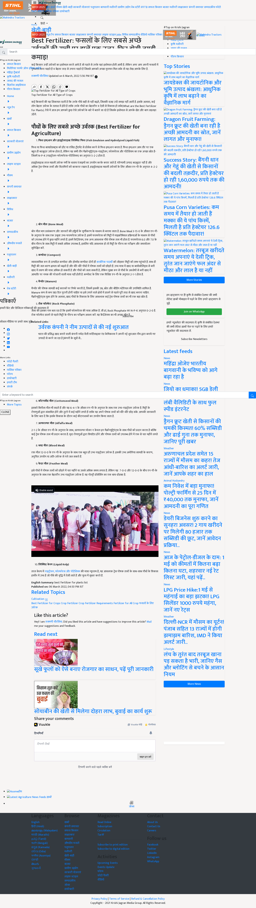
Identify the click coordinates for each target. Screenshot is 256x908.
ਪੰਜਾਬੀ (34, 859)
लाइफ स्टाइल (109, 34)
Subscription (105, 826)
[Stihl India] (180, 34)
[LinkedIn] (8, 341)
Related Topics (48, 592)
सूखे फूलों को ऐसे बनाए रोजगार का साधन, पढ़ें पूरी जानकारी (93, 673)
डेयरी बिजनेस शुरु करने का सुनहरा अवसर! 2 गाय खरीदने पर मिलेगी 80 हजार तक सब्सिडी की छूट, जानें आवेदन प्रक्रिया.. (193, 532)
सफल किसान (155, 7)
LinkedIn (152, 853)
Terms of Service (119, 899)
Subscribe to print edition (113, 844)
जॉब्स (131, 807)
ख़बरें (53, 7)
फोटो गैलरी (12, 361)
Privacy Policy (99, 899)
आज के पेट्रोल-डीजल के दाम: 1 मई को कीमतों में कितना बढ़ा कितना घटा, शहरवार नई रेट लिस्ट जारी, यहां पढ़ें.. (194, 567)
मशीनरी (114, 7)
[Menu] (34, 2)
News (167, 416)
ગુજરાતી (36, 868)
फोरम (10, 374)
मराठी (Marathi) (40, 834)
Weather (169, 448)
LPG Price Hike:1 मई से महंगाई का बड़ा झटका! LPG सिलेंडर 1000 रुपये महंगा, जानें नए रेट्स (191, 600)
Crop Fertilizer (69, 603)
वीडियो (40, 11)
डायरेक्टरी (64, 11)
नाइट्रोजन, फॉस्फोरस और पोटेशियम (62, 571)
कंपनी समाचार (196, 7)
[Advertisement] (194, 714)
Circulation (104, 830)
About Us (152, 822)
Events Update (106, 867)
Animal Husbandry (174, 480)
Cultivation (38, 599)
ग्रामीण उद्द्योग (71, 868)
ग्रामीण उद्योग (124, 7)
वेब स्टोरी (135, 7)
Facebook (152, 844)
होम (48, 7)
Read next (45, 634)
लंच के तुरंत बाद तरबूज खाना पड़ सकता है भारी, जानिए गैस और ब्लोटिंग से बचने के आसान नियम (194, 664)
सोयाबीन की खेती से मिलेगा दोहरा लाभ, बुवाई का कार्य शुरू (93, 711)
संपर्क (10, 386)
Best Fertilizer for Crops (45, 603)
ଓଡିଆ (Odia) (38, 851)
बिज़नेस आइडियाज (16, 85)
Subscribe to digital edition (113, 849)
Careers (151, 830)
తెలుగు (35, 864)
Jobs (119, 34)
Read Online (104, 822)
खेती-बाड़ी (67, 7)
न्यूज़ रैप (50, 34)
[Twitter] (8, 337)
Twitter (151, 849)
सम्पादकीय (209, 7)
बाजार (166, 7)
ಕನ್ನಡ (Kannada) (40, 847)
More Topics (14, 404)
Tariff (101, 834)
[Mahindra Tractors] (209, 34)
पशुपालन (95, 7)
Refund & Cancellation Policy (148, 899)
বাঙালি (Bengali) (39, 843)
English (35, 822)
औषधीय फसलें (71, 843)
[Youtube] (8, 346)
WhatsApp (153, 861)
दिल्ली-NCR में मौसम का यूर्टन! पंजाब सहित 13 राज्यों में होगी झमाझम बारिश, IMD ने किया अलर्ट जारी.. (194, 632)
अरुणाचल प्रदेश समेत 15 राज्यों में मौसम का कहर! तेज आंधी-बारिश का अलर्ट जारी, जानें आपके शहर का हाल (192, 464)
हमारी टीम (12, 382)
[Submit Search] (252, 395)
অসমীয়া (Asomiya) (41, 855)
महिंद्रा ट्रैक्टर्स (13, 72)
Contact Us (153, 826)
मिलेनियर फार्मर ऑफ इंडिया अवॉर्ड (24, 68)
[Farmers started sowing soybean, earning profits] (56, 694)
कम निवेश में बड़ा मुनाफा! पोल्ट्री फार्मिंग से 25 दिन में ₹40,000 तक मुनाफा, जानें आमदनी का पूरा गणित (191, 496)
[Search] (42, 17)
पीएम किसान (13, 89)
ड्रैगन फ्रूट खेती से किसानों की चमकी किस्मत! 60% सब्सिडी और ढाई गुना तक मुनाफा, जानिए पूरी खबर (193, 431)
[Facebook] (8, 328)
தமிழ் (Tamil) (38, 839)
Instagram (153, 857)
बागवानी (104, 7)
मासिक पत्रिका (52, 11)
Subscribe (128, 316)
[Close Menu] (1, 47)
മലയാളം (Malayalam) (44, 830)
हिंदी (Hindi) (37, 826)
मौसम (59, 7)
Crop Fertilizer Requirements (96, 603)
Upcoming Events (108, 863)
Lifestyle (169, 649)
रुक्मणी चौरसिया (53, 621)
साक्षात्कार (183, 7)
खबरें (66, 822)
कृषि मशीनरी (13, 76)
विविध (125, 34)
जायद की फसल (15, 81)
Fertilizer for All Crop (126, 603)
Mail (149, 621)
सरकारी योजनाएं (82, 7)
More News (194, 684)
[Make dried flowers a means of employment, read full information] (56, 652)
